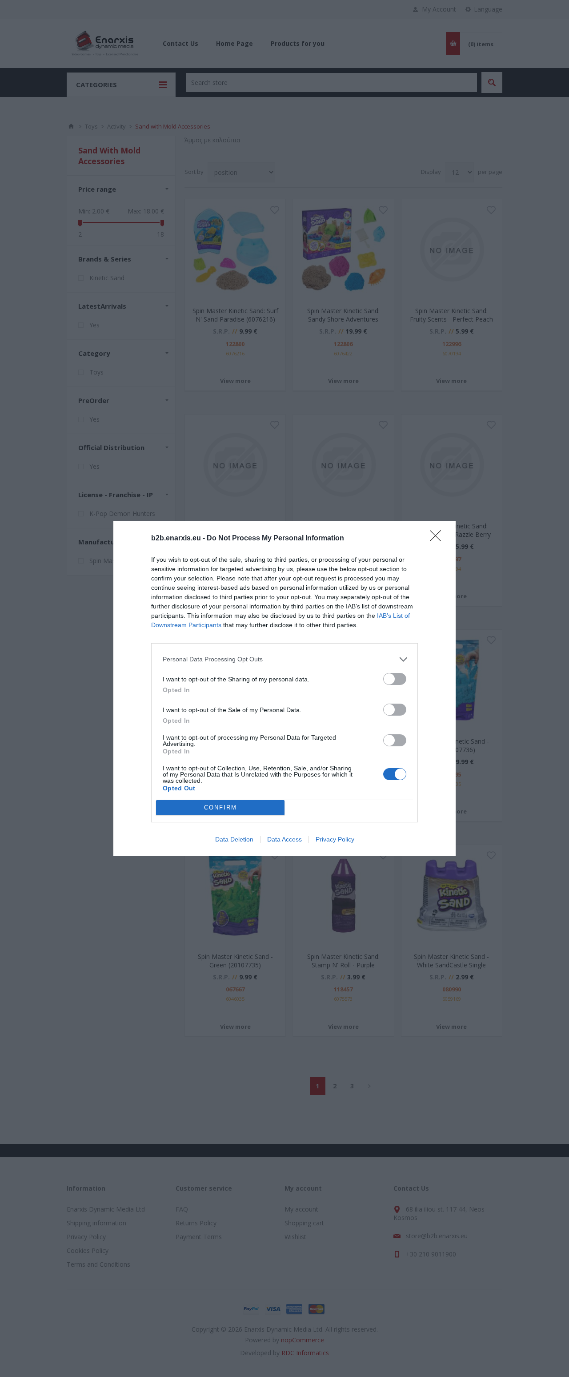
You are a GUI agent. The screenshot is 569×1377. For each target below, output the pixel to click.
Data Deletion (234, 839)
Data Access (284, 839)
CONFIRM (220, 807)
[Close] (438, 538)
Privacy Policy (335, 839)
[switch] (394, 679)
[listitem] (284, 659)
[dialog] (284, 688)
